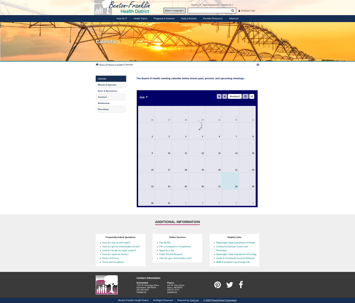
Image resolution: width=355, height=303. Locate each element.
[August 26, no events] (196, 181)
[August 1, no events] (247, 114)
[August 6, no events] (213, 131)
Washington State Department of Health (235, 243)
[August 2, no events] (146, 131)
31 (236, 120)
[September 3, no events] (213, 197)
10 (169, 153)
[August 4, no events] (180, 131)
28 (186, 120)
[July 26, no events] (146, 114)
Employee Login (248, 10)
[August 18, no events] (180, 164)
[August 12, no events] (196, 147)
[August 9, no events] (146, 147)
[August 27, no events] (213, 181)
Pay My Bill (164, 243)
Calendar (102, 79)
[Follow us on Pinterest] (217, 285)
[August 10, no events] (163, 147)
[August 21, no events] (230, 164)
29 (253, 186)
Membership (104, 103)
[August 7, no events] (230, 131)
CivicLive (194, 300)
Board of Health (116, 65)
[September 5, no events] (247, 197)
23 (152, 186)
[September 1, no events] (180, 197)
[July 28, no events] (180, 114)
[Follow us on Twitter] (230, 285)
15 (253, 153)
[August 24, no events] (163, 181)
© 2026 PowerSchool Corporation (220, 300)
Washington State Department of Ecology (236, 254)
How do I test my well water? (116, 243)
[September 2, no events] (196, 197)
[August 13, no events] (213, 147)
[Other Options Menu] (251, 96)
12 (202, 153)
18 (186, 170)
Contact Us (226, 5)
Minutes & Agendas (107, 85)
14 (236, 153)
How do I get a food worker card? (175, 258)
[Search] (232, 10)
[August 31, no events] (163, 197)
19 (202, 170)
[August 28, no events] (230, 181)
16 (152, 170)
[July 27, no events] (163, 114)
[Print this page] (258, 64)
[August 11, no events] (180, 147)
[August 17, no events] (163, 164)
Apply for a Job (166, 250)
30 (219, 120)
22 (253, 170)
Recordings (103, 109)
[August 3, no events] (163, 131)
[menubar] (177, 18)
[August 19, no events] (196, 164)
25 (186, 186)
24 (169, 186)
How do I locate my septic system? (119, 250)
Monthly (234, 96)
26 (152, 120)
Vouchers (102, 97)
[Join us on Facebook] (240, 285)
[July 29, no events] (196, 114)
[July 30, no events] (213, 114)
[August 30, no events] (146, 197)
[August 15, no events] (247, 147)
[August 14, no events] (230, 147)
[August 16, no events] (146, 164)
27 (169, 120)
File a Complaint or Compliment (175, 246)
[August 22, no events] (247, 164)
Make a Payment (210, 5)
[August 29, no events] (247, 181)
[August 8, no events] (247, 131)
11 (186, 153)
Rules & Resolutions (107, 91)
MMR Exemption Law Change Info (233, 262)
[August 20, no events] (213, 164)
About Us (104, 65)
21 (236, 170)
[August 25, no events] (180, 181)
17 (169, 170)
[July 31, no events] (230, 114)
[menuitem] (121, 18)
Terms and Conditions (113, 262)
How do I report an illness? (115, 254)
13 (219, 153)
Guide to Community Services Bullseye (235, 258)
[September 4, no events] (230, 197)
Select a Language (173, 10)
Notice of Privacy (110, 258)
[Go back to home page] (123, 7)
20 (219, 170)
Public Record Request (170, 254)
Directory (195, 5)
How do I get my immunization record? (121, 246)
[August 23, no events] (146, 181)
